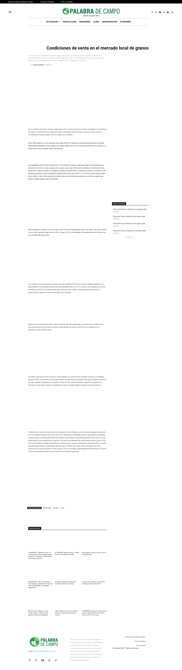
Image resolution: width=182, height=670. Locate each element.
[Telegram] (62, 70)
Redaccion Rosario (38, 65)
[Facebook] (152, 12)
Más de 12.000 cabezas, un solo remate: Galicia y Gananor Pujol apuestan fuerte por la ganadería (38, 613)
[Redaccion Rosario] (29, 65)
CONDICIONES (47, 508)
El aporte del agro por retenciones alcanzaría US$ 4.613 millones (65, 583)
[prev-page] (29, 620)
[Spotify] (160, 12)
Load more (129, 237)
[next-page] (33, 620)
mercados (56, 508)
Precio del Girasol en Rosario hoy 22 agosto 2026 (130, 209)
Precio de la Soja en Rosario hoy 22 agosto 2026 (129, 231)
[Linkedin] (57, 70)
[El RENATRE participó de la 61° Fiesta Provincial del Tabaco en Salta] (67, 541)
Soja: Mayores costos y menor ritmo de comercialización (94, 553)
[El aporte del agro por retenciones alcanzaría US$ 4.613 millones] (67, 570)
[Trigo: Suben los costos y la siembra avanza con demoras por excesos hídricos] (67, 600)
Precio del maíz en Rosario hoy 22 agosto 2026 (129, 223)
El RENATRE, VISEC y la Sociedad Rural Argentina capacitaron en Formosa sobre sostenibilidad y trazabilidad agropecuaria (40, 585)
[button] (172, 12)
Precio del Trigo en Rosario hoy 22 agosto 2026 (129, 216)
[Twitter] (36, 660)
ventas (62, 508)
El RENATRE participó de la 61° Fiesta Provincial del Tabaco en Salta (67, 553)
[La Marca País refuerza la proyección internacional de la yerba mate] (94, 570)
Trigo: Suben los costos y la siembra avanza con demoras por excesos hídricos (66, 613)
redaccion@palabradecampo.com (45, 651)
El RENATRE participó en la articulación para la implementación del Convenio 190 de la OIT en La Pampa (94, 613)
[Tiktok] (55, 660)
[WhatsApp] (52, 70)
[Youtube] (167, 12)
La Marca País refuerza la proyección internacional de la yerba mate (93, 583)
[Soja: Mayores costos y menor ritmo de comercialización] (94, 541)
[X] (164, 12)
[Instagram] (156, 12)
